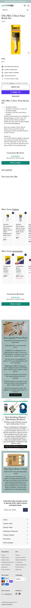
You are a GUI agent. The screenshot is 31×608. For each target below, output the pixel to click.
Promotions (19, 562)
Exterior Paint (5, 560)
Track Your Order (20, 557)
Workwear (4, 567)
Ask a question (6, 170)
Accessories (17, 251)
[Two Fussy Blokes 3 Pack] (15, 460)
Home (3, 555)
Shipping (11, 83)
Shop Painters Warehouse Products (15, 446)
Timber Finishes (6, 565)
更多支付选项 (15, 96)
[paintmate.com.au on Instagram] (16, 594)
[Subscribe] (25, 510)
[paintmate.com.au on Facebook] (19, 594)
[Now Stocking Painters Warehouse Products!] (15, 408)
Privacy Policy (20, 567)
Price (3, 59)
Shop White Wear (15, 395)
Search (18, 555)
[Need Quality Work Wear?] (15, 328)
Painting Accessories (7, 562)
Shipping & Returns (21, 565)
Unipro (3, 21)
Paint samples (5, 569)
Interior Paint (5, 557)
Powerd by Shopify (6, 604)
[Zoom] (28, 52)
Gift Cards (18, 569)
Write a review (15, 163)
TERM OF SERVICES (21, 560)
